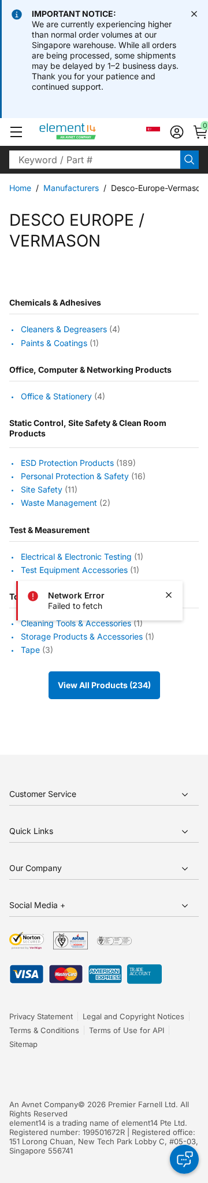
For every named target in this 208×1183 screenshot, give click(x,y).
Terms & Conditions (44, 1030)
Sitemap (23, 1044)
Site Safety (41, 489)
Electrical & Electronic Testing (76, 556)
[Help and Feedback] (184, 1159)
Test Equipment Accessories (74, 570)
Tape (30, 650)
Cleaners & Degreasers (64, 330)
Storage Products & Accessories (82, 636)
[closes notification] (194, 14)
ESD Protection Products (67, 463)
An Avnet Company (43, 1104)
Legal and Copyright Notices (133, 1016)
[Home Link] (89, 132)
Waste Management (59, 503)
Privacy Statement (41, 1016)
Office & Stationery (56, 396)
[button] (16, 132)
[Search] (189, 159)
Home (20, 188)
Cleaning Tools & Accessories (76, 623)
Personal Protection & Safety (75, 476)
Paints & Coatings (54, 343)
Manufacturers (71, 188)
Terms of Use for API (126, 1030)
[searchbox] (94, 159)
